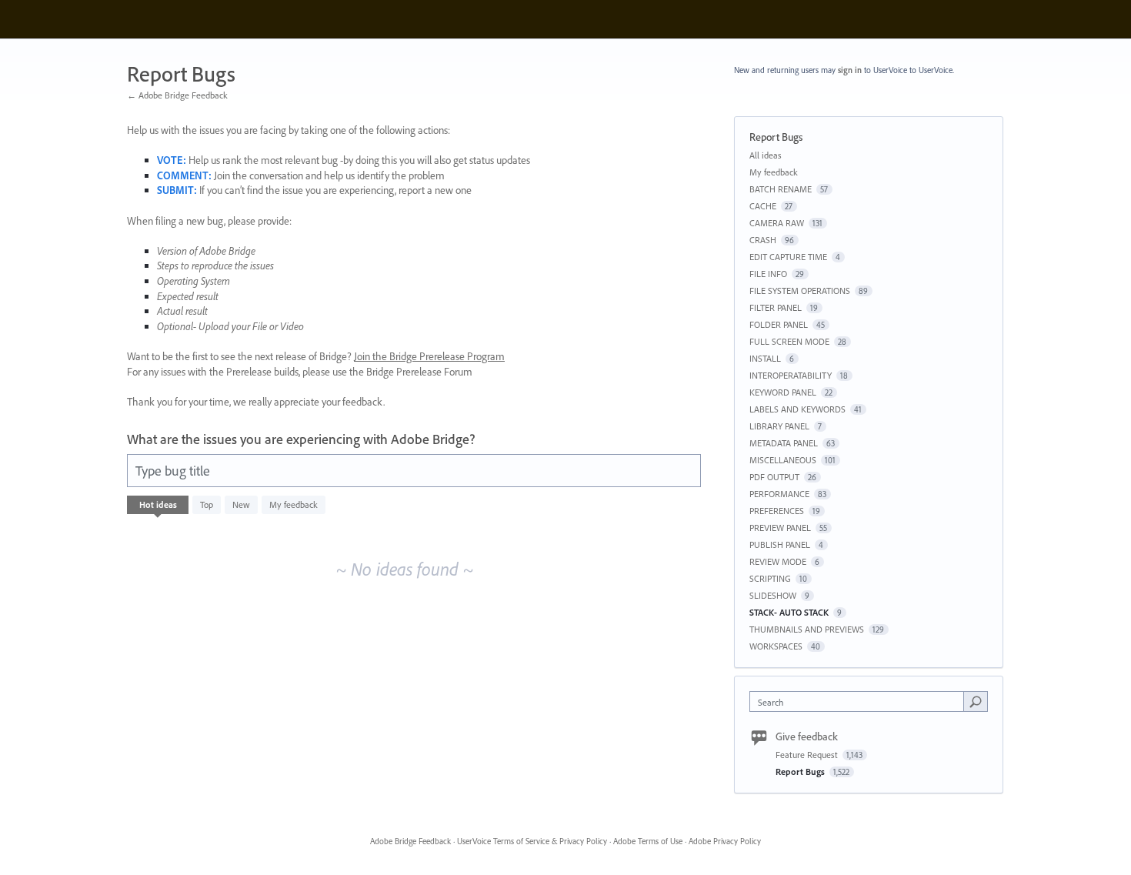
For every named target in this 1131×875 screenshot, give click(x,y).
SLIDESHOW (772, 595)
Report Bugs (801, 771)
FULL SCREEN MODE (789, 341)
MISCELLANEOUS (782, 460)
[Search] (975, 701)
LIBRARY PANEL (779, 426)
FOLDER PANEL (778, 324)
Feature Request (808, 754)
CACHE (762, 206)
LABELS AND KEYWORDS (797, 409)
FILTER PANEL (775, 307)
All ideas (765, 155)
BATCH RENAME (780, 189)
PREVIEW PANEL (780, 527)
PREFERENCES (776, 510)
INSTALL (765, 358)
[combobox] (860, 701)
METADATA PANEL (783, 443)
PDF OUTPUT (774, 477)
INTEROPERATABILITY (790, 375)
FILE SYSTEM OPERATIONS (799, 290)
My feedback (293, 504)
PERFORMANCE (779, 493)
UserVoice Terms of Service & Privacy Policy (532, 841)
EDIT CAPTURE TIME (788, 256)
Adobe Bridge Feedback (410, 841)
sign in (850, 70)
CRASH (762, 239)
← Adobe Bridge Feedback (177, 95)
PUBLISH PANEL (779, 544)
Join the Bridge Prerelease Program (429, 356)
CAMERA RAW (776, 223)
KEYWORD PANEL (782, 392)
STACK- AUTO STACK (789, 612)
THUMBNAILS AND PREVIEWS (806, 629)
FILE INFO (768, 273)
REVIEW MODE (777, 561)
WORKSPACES (775, 646)
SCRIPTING (770, 578)
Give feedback (807, 736)
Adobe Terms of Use (647, 841)
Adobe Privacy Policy (725, 841)
